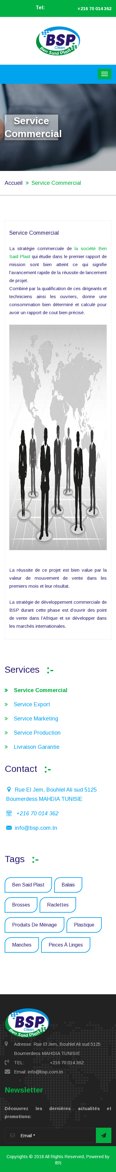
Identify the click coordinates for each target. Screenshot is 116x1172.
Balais (68, 884)
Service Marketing (36, 719)
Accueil (14, 183)
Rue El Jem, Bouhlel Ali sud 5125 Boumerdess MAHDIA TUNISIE (51, 794)
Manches (22, 944)
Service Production (37, 733)
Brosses (21, 904)
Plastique (84, 924)
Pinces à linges (66, 944)
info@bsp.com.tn (36, 828)
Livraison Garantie (36, 747)
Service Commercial (40, 690)
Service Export (32, 704)
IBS (58, 1162)
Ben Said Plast (28, 884)
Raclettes (58, 904)
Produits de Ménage (34, 924)
